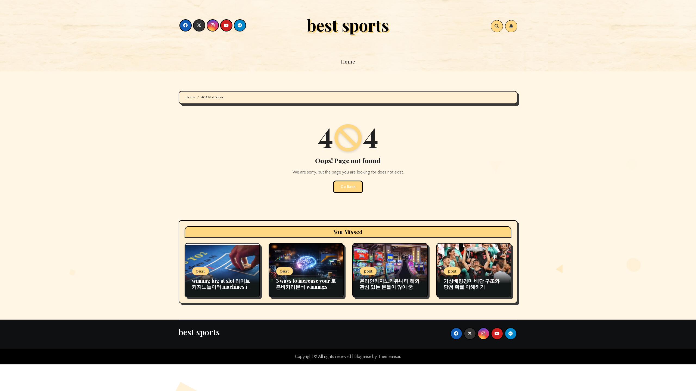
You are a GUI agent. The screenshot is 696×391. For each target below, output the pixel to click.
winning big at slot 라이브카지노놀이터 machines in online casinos (221, 287)
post (200, 271)
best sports (348, 25)
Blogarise (362, 356)
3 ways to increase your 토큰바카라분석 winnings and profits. (306, 287)
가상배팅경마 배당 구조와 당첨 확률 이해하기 (472, 284)
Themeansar (389, 356)
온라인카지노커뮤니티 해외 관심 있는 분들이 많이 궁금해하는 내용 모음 (390, 287)
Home (348, 61)
